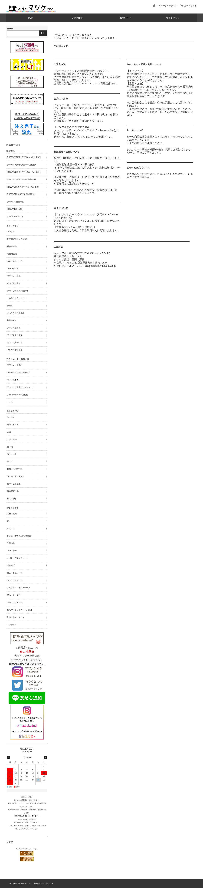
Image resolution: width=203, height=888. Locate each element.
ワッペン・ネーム (14, 602)
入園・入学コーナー (15, 261)
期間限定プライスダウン (17, 239)
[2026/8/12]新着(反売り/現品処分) (21, 179)
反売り (10, 305)
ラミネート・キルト (15, 476)
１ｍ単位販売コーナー (16, 298)
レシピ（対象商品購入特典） (19, 536)
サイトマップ (173, 18)
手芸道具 (11, 543)
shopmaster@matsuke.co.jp (100, 265)
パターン (11, 528)
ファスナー (12, 551)
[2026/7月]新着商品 (15, 202)
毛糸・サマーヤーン (15, 617)
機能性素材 (12, 320)
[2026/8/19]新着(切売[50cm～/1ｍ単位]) (24, 157)
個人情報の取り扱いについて (20, 884)
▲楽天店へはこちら (27, 647)
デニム (10, 461)
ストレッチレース (14, 580)
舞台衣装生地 (13, 491)
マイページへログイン (167, 5)
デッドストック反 (14, 335)
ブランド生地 (13, 268)
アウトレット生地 (14, 365)
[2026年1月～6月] (14, 209)
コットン (11, 417)
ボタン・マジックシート (17, 558)
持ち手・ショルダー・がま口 (19, 610)
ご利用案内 (77, 18)
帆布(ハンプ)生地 (14, 469)
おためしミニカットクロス (18, 372)
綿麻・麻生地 (13, 424)
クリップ (11, 565)
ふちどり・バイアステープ (18, 588)
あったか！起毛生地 (15, 313)
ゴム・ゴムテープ (14, 573)
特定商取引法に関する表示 (43, 884)
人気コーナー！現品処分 (17, 395)
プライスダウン (13, 380)
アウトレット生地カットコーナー (21, 387)
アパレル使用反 (13, 328)
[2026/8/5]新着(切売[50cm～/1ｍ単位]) (23, 187)
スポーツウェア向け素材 (17, 291)
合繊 (9, 432)
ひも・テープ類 (13, 595)
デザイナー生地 (13, 276)
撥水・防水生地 (13, 484)
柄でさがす (12, 498)
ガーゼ (10, 447)
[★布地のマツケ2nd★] (31, 11)
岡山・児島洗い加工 (15, 342)
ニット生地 (12, 439)
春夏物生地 (12, 254)
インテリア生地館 (14, 350)
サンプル (11, 231)
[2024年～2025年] (15, 216)
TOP (30, 18)
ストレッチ (12, 454)
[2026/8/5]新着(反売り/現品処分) (21, 194)
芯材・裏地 (12, 514)
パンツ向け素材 (13, 283)
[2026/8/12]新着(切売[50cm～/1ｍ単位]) (24, 172)
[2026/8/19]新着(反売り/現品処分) (21, 165)
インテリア (12, 625)
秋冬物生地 (12, 246)
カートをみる (190, 5)
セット (10, 402)
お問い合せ (125, 18)
